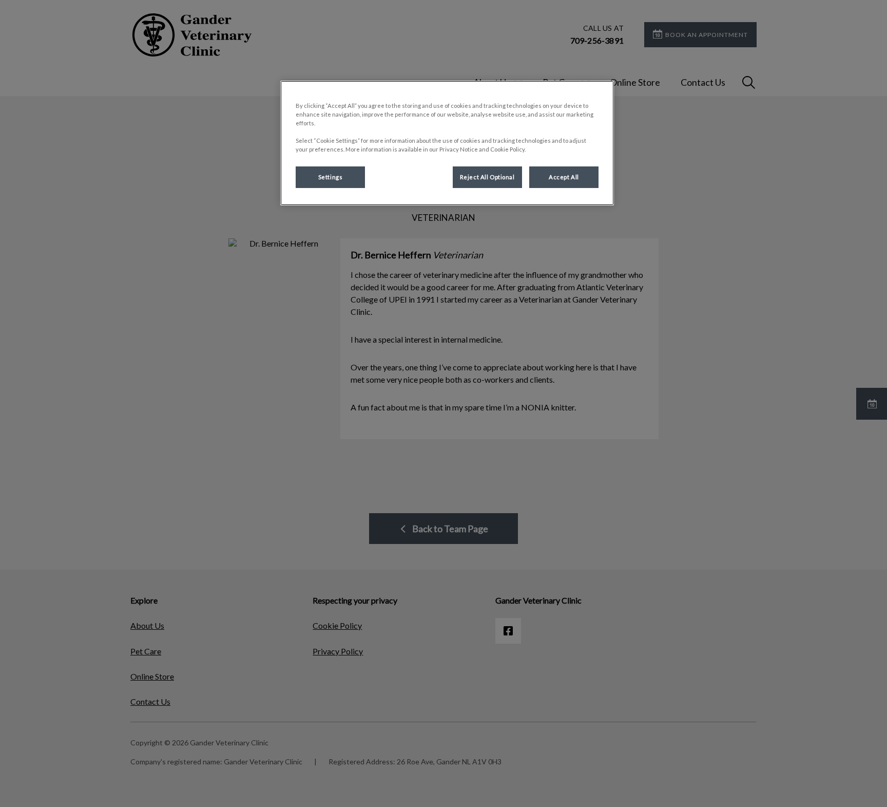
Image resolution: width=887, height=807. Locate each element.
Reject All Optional (487, 177)
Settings (330, 177)
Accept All (564, 177)
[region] (447, 143)
